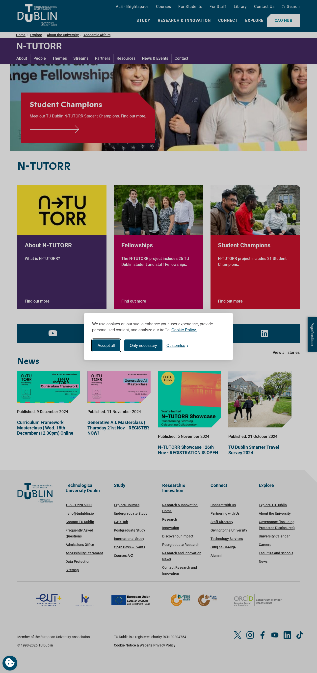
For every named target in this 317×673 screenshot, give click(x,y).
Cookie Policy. (184, 330)
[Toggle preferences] (9, 663)
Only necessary (143, 345)
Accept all (106, 345)
